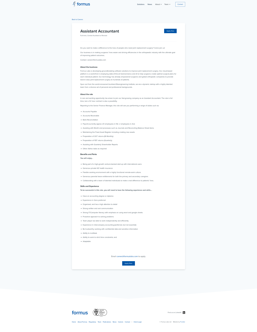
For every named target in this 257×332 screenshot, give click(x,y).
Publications (107, 322)
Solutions (140, 4)
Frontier (182, 322)
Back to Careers (77, 19)
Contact (180, 4)
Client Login (138, 322)
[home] (81, 4)
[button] (158, 4)
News (150, 4)
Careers (120, 322)
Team (99, 322)
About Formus (82, 322)
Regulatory (92, 322)
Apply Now (170, 31)
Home (74, 322)
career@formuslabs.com (127, 256)
